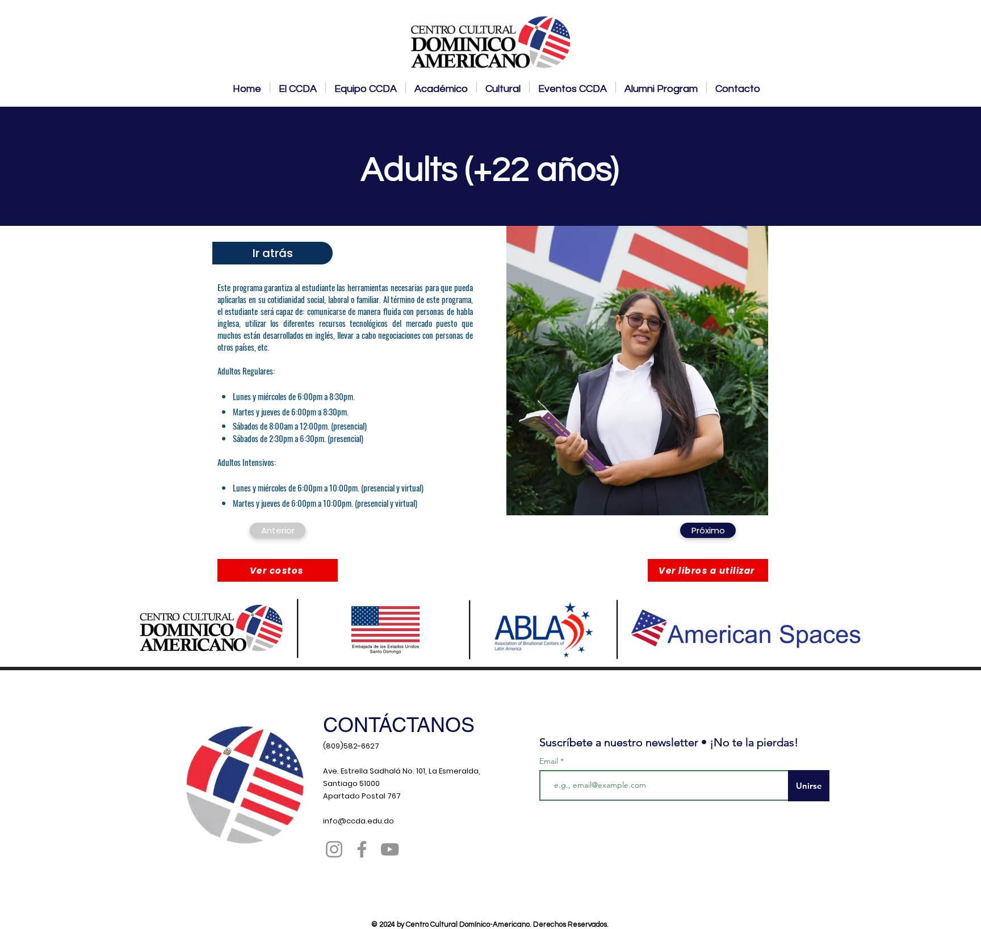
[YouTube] (390, 849)
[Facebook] (362, 849)
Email (549, 761)
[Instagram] (334, 849)
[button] (277, 570)
